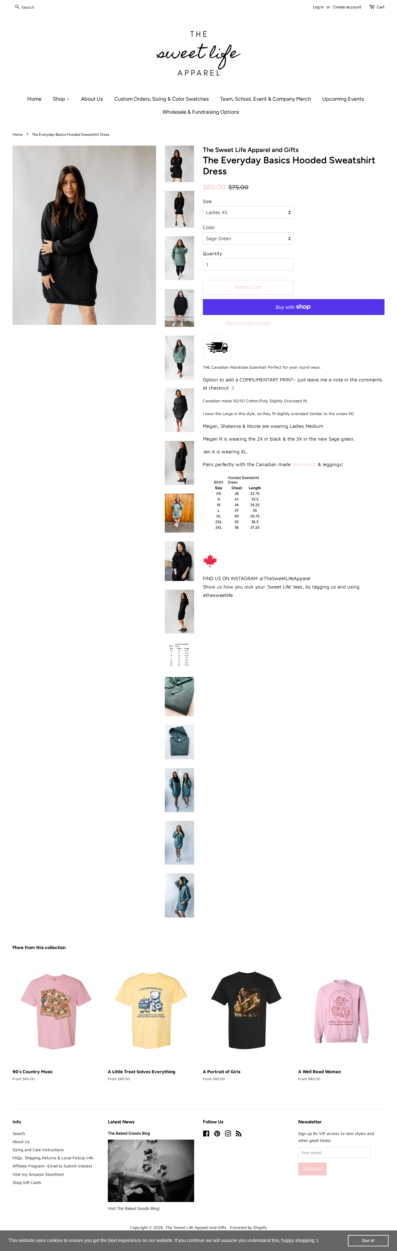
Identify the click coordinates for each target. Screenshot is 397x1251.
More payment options (248, 322)
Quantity (212, 253)
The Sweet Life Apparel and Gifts (196, 1227)
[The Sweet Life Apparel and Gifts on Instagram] (228, 1134)
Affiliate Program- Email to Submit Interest (52, 1165)
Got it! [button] (368, 1240)
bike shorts (303, 464)
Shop (59, 99)
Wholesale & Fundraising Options (200, 112)
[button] (320, 1241)
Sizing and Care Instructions (38, 1149)
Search (18, 1133)
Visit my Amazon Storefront (38, 1174)
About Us (92, 99)
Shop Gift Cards (26, 1182)
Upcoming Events (343, 99)
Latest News (121, 1122)
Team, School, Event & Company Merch (265, 99)
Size (207, 201)
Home (34, 99)
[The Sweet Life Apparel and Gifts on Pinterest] (217, 1134)
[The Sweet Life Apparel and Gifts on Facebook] (206, 1134)
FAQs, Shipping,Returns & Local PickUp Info (52, 1157)
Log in (318, 7)
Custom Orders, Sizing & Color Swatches (161, 99)
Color (209, 227)
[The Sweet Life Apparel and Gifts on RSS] (238, 1134)
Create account (347, 7)
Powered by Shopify (248, 1227)
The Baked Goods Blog (129, 1133)
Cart (381, 7)
